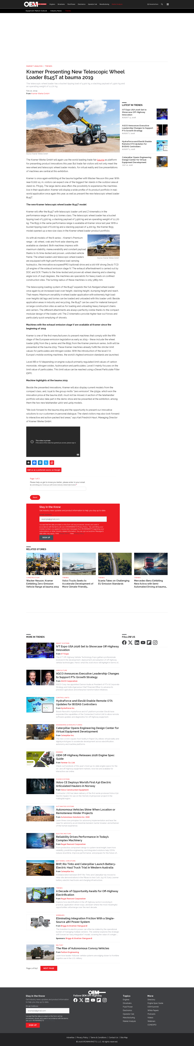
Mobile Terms (64, 533)
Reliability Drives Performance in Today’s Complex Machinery (82, 838)
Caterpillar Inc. (67, 735)
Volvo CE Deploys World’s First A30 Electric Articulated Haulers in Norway (83, 784)
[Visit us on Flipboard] (149, 642)
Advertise (70, 1037)
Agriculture (61, 670)
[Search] (162, 4)
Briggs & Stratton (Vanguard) (74, 926)
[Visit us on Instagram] (155, 642)
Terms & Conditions (98, 1037)
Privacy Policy (79, 533)
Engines (59, 752)
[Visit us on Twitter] (130, 642)
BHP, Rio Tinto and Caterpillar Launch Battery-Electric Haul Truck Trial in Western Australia (86, 865)
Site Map (124, 1037)
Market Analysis (34, 66)
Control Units (62, 697)
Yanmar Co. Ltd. (68, 763)
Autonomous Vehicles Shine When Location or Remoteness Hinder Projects (85, 811)
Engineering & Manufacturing (69, 725)
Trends (48, 66)
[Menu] (167, 4)
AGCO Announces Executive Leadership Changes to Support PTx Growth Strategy (137, 128)
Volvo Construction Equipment (75, 790)
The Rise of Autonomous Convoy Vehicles (82, 948)
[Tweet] (46, 462)
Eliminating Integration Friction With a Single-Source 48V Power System (85, 920)
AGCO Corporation (69, 681)
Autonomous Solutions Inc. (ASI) (75, 817)
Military (59, 945)
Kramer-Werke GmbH (40, 93)
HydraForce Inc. (68, 708)
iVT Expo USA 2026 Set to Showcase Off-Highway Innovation (134, 112)
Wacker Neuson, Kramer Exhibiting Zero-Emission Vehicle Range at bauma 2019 (42, 583)
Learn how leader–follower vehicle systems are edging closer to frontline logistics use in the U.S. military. (87, 956)
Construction (32, 577)
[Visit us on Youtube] (143, 642)
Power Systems (63, 779)
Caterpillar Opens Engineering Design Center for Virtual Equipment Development (136, 160)
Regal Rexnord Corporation (73, 844)
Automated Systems (65, 806)
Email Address (46, 515)
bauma (100, 159)
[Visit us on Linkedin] (137, 642)
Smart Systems (62, 643)
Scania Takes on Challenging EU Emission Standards (113, 582)
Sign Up (46, 537)
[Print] (28, 462)
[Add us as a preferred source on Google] (52, 462)
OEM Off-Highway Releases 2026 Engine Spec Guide (85, 757)
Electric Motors (63, 833)
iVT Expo (65, 654)
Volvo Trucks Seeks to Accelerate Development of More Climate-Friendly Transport (77, 583)
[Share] (34, 462)
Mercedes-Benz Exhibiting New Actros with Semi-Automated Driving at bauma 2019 (150, 583)
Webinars (60, 915)
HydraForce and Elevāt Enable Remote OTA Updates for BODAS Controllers (137, 144)
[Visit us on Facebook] (124, 642)
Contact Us (113, 1037)
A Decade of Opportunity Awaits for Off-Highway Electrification (87, 892)
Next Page (48, 968)
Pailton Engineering (70, 952)
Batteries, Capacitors (65, 861)
